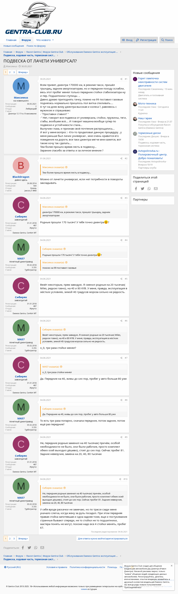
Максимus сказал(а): (53, 167)
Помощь (112, 567)
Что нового (43, 40)
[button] (53, 40)
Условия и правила (56, 567)
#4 (126, 240)
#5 (126, 278)
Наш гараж (145, 118)
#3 (126, 197)
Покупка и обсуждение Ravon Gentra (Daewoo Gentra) (154, 126)
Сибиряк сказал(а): (52, 248)
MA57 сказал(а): (50, 366)
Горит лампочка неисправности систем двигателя (152, 81)
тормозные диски (149, 133)
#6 (126, 320)
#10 (125, 479)
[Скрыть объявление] (171, 566)
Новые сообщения (13, 45)
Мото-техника (147, 103)
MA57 (21, 258)
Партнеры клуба (147, 167)
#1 (126, 79)
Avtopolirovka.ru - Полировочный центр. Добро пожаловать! (152, 154)
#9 (126, 437)
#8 (126, 400)
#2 (126, 158)
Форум (26, 40)
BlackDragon (21, 176)
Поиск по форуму (36, 45)
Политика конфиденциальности (87, 567)
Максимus (11, 66)
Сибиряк (21, 216)
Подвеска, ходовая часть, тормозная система (152, 144)
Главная (11, 40)
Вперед (22, 72)
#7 (126, 357)
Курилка (142, 113)
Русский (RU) (13, 567)
